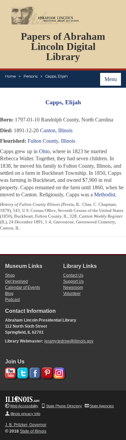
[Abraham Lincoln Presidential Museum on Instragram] (58, 372)
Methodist (104, 194)
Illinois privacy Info (25, 414)
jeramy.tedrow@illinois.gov (68, 341)
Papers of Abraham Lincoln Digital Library (63, 46)
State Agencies (102, 406)
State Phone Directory (64, 406)
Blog (9, 293)
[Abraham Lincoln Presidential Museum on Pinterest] (46, 372)
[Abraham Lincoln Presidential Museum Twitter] (22, 372)
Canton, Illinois (56, 130)
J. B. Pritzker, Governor (25, 424)
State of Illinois (33, 431)
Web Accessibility (24, 406)
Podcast (12, 299)
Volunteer (72, 293)
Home (10, 76)
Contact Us (73, 275)
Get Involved (16, 281)
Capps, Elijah (56, 76)
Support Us (73, 281)
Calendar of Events (22, 287)
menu (110, 79)
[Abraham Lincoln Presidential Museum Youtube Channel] (10, 372)
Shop (10, 275)
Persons (31, 76)
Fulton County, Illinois (51, 141)
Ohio (44, 151)
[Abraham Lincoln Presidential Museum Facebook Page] (34, 372)
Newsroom (73, 287)
